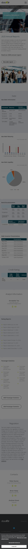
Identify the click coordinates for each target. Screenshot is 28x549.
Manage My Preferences (14, 542)
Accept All (14, 546)
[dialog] (14, 541)
